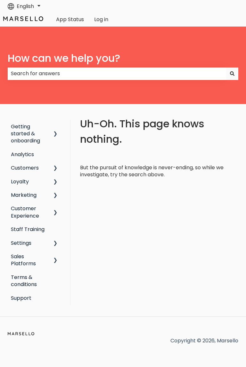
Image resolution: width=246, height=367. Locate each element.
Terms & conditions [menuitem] (24, 281)
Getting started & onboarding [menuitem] (25, 134)
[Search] (232, 74)
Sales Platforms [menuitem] (23, 260)
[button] (55, 127)
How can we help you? (64, 58)
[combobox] (117, 74)
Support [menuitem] (21, 298)
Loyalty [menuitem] (20, 181)
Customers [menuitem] (25, 168)
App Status (70, 19)
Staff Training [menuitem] (28, 229)
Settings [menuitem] (21, 243)
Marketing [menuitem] (24, 195)
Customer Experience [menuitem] (25, 212)
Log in (101, 19)
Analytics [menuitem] (22, 154)
